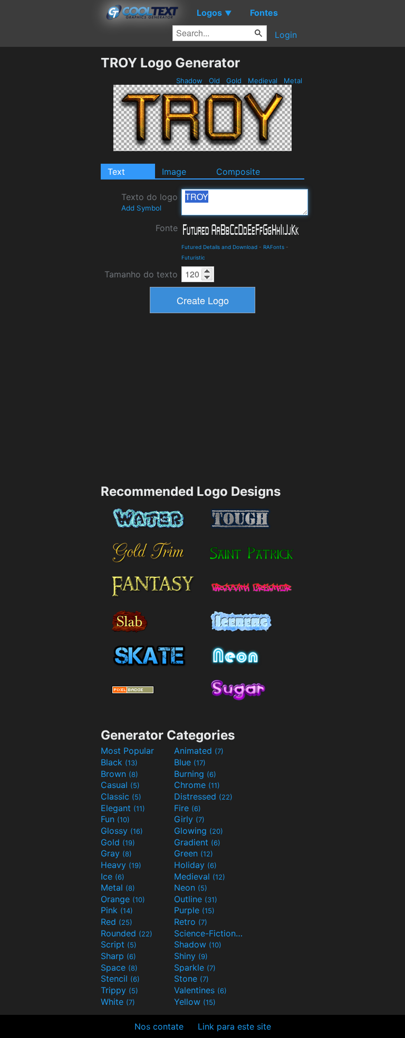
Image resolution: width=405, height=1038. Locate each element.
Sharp (118, 956)
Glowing (198, 830)
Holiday (195, 865)
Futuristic (193, 257)
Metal (293, 80)
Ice (112, 876)
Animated (199, 750)
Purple (194, 910)
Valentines (200, 990)
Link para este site (234, 1026)
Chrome (197, 785)
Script (119, 944)
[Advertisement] (50, 213)
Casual (120, 785)
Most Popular (127, 750)
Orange (123, 899)
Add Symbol (141, 208)
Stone (191, 978)
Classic (121, 796)
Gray (116, 853)
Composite (238, 171)
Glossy (122, 830)
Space (119, 967)
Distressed (203, 796)
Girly (189, 819)
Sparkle (195, 967)
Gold (234, 80)
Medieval (262, 80)
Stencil (120, 978)
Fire (187, 808)
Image (174, 171)
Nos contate (159, 1026)
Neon (190, 887)
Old (214, 80)
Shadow (189, 80)
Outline (195, 899)
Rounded (126, 933)
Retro (190, 921)
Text (116, 171)
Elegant (123, 808)
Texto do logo (149, 202)
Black (119, 762)
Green (193, 853)
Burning (195, 773)
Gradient (197, 842)
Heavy (121, 865)
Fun (115, 819)
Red (116, 921)
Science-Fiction (209, 933)
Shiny (191, 956)
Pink (117, 910)
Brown (119, 773)
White (118, 1001)
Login (286, 34)
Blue (190, 762)
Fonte (167, 228)
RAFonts (273, 247)
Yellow (195, 1001)
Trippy (119, 990)
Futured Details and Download (219, 247)
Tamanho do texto (141, 274)
